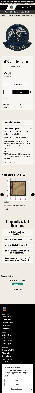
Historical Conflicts (7, 323)
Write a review (17, 284)
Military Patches (6, 317)
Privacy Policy (6, 353)
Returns (22, 104)
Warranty (7, 107)
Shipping (21, 97)
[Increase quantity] (10, 92)
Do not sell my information (9, 362)
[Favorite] (27, 7)
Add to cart (21, 92)
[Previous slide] (2, 195)
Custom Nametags (7, 338)
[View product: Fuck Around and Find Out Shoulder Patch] (17, 194)
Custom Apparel (6, 344)
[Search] (23, 7)
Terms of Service (7, 359)
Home (3, 16)
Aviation (18, 16)
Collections (10, 16)
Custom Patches (6, 335)
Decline (17, 385)
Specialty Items (6, 320)
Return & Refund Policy (8, 350)
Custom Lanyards (7, 341)
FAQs (21, 107)
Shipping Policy (6, 356)
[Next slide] (33, 195)
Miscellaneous (6, 328)
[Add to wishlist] (30, 92)
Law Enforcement (7, 325)
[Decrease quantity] (5, 92)
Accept (16, 380)
